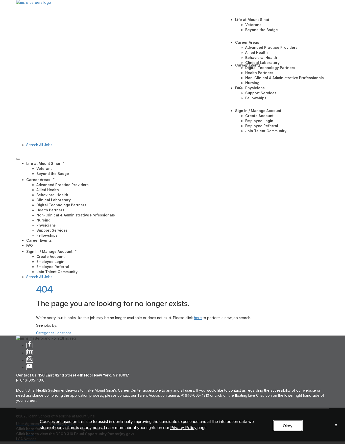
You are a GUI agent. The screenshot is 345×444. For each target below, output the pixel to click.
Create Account (259, 116)
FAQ (238, 88)
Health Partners (259, 73)
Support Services (261, 93)
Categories (45, 333)
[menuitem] (177, 168)
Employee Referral (261, 126)
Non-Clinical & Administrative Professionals (284, 78)
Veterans (253, 25)
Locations (63, 333)
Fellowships (255, 98)
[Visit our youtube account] (29, 367)
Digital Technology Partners (270, 67)
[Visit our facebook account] (29, 345)
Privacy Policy (183, 427)
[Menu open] (18, 159)
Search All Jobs (39, 145)
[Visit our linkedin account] (29, 352)
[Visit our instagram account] (29, 360)
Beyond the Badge (261, 30)
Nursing (252, 83)
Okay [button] (287, 425)
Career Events (248, 65)
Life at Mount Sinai (252, 19)
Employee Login (259, 121)
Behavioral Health (261, 57)
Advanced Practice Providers (271, 47)
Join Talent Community (265, 131)
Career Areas (247, 42)
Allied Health (256, 52)
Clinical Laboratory (262, 62)
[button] (177, 163)
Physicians (255, 88)
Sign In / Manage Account (258, 110)
